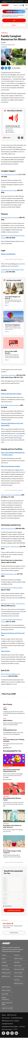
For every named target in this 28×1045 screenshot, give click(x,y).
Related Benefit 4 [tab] (8, 137)
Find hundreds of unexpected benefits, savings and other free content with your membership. (12, 356)
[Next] (22, 137)
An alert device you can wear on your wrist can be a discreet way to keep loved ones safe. (13, 804)
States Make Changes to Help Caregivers (12, 851)
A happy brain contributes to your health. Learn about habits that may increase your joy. (13, 328)
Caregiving (6, 767)
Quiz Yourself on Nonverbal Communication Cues (11, 770)
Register (16, 5)
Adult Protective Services (8, 528)
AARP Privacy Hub (11, 1015)
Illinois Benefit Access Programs (10, 217)
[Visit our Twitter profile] (7, 1033)
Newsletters (17, 962)
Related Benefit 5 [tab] (9, 137)
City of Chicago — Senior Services (10, 546)
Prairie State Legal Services (8, 375)
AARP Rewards (5, 969)
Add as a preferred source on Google (18, 68)
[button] (26, 5)
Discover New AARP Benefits (11, 352)
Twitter (5, 68)
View (6, 305)
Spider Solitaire (7, 720)
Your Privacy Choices (7, 1029)
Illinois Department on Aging (9, 190)
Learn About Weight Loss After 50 (12, 297)
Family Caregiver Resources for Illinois (13, 37)
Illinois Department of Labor (9, 574)
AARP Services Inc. (18, 983)
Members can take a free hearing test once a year (13, 128)
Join (14, 20)
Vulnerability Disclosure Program (10, 1026)
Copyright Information (7, 1023)
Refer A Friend (17, 965)
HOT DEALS (7, 923)
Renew (14, 25)
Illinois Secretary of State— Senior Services (13, 603)
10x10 (5, 709)
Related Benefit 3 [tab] (7, 137)
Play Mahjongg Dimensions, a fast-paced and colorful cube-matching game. (13, 733)
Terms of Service (6, 1018)
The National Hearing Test (13, 126)
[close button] (26, 9)
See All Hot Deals (14, 932)
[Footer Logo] (14, 943)
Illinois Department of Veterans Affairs (12, 587)
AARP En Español (18, 958)
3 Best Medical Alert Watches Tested (12, 799)
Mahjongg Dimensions (10, 730)
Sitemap (4, 1015)
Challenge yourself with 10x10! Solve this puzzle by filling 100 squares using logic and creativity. (14, 713)
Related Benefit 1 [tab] (4, 137)
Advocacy (5, 849)
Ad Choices (22, 1026)
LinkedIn (9, 68)
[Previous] (18, 137)
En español (4, 46)
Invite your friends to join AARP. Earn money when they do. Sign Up (12, 2)
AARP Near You (6, 976)
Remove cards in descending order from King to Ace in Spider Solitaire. (13, 723)
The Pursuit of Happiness (12, 325)
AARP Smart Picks (6, 972)
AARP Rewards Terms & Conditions (10, 1020)
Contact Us (17, 955)
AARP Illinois (4, 32)
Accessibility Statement (17, 1018)
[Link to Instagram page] (12, 1033)
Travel (5, 737)
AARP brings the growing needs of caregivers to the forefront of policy (12, 855)
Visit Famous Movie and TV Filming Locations (13, 740)
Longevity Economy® (7, 1008)
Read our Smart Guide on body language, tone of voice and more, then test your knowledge (13, 775)
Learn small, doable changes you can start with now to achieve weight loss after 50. (13, 301)
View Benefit (9, 130)
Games (4, 707)
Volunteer (4, 962)
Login (20, 5)
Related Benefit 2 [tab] (5, 137)
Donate (3, 958)
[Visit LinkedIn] (16, 1033)
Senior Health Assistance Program (10, 405)
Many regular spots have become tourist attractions (13, 744)
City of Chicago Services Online (9, 174)
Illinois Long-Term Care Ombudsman (11, 495)
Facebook (2, 68)
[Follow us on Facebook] (3, 1033)
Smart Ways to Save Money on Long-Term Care (12, 826)
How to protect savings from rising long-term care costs (13, 830)
